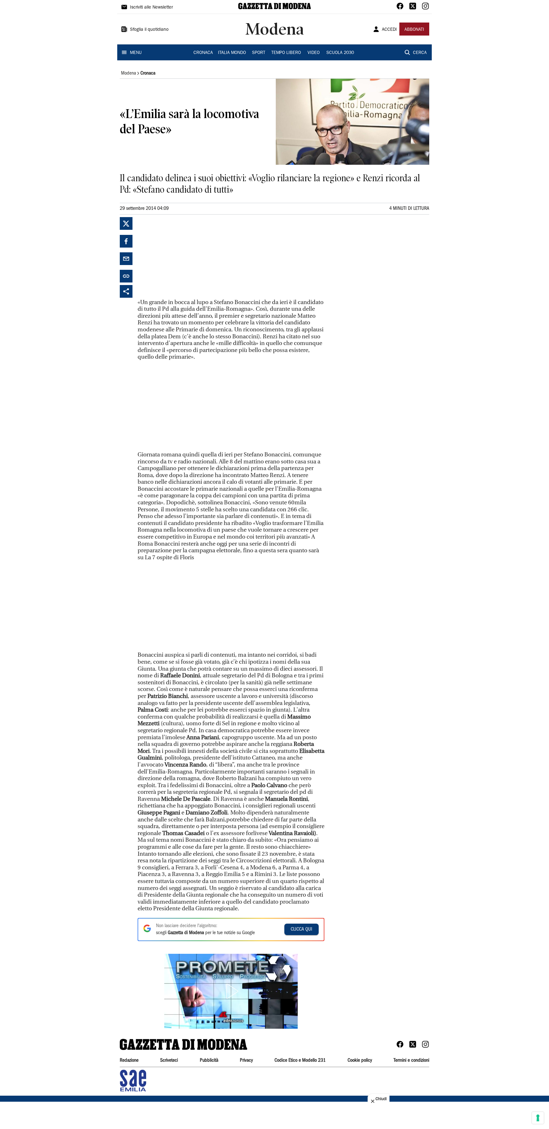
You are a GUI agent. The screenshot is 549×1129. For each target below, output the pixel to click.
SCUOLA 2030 (340, 53)
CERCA (420, 53)
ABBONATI (414, 30)
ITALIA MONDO (232, 53)
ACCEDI (389, 30)
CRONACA (203, 53)
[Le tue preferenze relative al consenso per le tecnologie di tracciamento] (538, 1118)
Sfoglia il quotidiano (149, 30)
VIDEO (314, 53)
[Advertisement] (185, 256)
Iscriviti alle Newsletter (151, 7)
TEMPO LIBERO (286, 53)
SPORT (258, 53)
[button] (231, 991)
